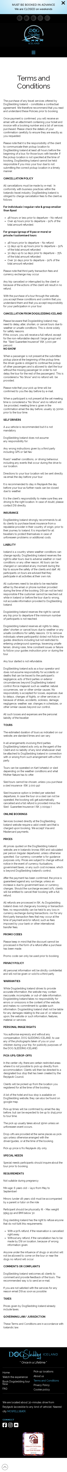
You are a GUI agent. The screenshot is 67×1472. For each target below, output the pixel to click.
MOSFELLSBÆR (16, 1411)
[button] (33, 52)
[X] (26, 18)
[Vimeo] (33, 18)
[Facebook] (20, 18)
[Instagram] (40, 18)
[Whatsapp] (47, 18)
